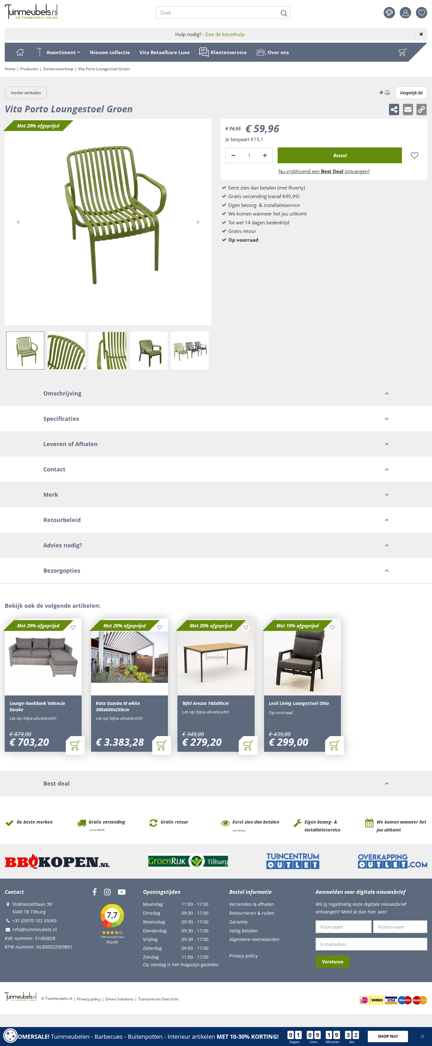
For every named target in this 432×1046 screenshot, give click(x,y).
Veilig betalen (243, 931)
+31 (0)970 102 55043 (34, 921)
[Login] (405, 12)
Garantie (238, 922)
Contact (389, 12)
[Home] (20, 52)
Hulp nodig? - (209, 34)
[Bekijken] (402, 52)
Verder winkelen (26, 93)
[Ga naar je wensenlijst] (424, 12)
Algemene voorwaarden (254, 939)
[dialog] (10, 1035)
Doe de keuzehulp (224, 34)
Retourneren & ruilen (252, 913)
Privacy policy (243, 956)
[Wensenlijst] (421, 12)
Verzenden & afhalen (251, 904)
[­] (94, 892)
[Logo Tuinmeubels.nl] (31, 12)
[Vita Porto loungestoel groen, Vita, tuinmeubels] (108, 222)
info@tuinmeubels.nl (34, 929)
